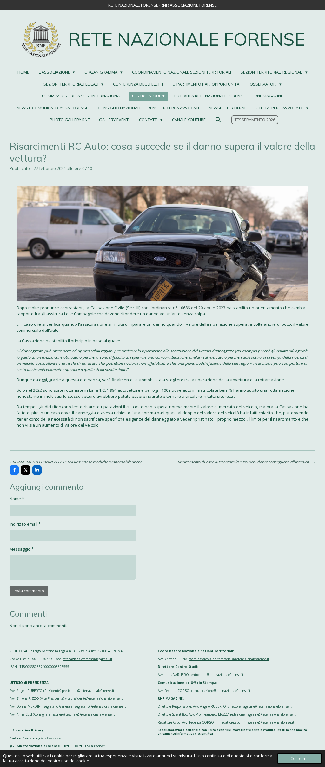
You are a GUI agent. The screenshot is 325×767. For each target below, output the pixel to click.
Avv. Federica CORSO (198, 722)
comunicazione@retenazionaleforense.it (220, 690)
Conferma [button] (299, 758)
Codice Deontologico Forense (35, 738)
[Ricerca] (218, 119)
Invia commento (29, 590)
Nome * (17, 499)
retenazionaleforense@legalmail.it (87, 659)
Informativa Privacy (27, 730)
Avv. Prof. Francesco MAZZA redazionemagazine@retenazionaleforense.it (242, 714)
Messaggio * (22, 549)
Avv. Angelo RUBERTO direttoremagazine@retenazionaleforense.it (242, 706)
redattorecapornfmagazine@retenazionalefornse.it (257, 722)
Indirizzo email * (25, 524)
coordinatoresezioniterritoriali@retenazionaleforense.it (229, 659)
